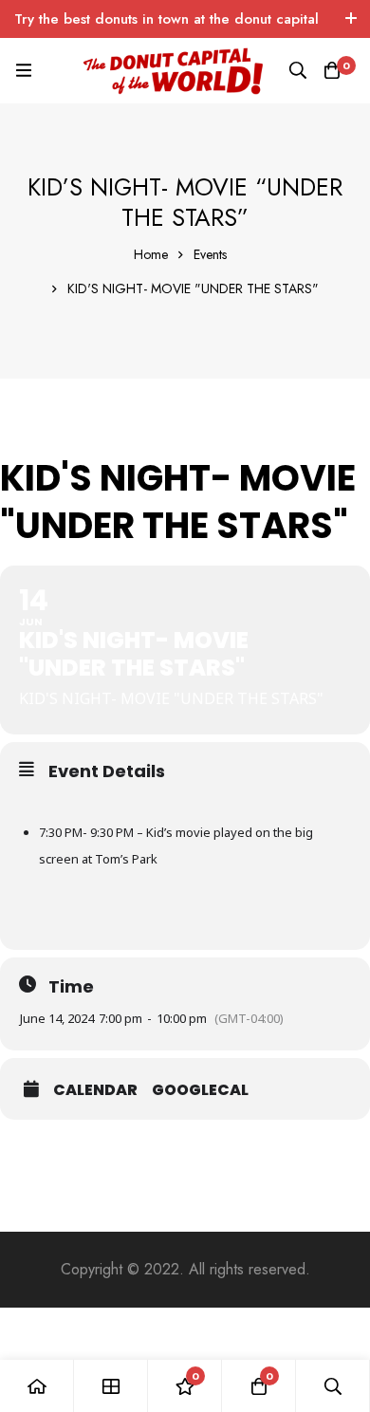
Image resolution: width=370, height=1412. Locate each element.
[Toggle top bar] (351, 19)
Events (210, 254)
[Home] (37, 1386)
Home (151, 254)
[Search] (298, 70)
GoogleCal (200, 1090)
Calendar (95, 1090)
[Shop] (111, 1386)
